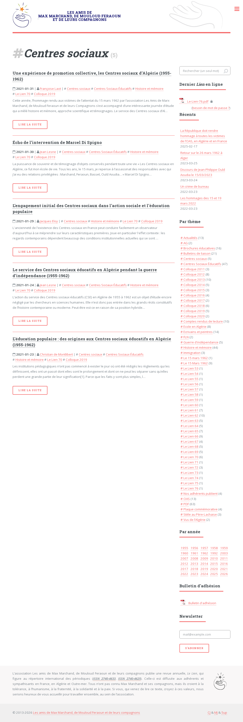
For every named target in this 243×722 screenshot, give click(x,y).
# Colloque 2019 (193, 311)
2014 (204, 563)
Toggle (234, 9)
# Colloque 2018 (193, 306)
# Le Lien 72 (189, 467)
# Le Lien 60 (189, 405)
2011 (224, 558)
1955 (184, 548)
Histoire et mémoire (149, 88)
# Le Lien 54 (189, 373)
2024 (204, 574)
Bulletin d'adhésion (202, 603)
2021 (224, 569)
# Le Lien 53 (189, 368)
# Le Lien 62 (189, 415)
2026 (224, 574)
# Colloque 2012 (193, 274)
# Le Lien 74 (189, 478)
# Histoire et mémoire (196, 347)
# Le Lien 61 (189, 410)
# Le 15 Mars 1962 (194, 363)
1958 (214, 548)
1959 (224, 548)
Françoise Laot (50, 88)
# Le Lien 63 (189, 420)
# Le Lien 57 (189, 389)
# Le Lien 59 (189, 400)
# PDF (185, 504)
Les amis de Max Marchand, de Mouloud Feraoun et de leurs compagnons (86, 712)
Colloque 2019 (44, 94)
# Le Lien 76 (189, 488)
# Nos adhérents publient (199, 493)
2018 (194, 569)
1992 (214, 553)
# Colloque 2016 (193, 295)
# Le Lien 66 (189, 436)
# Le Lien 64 (189, 426)
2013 (194, 563)
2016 (224, 563)
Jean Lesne (48, 152)
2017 (184, 569)
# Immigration (191, 353)
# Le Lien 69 (189, 452)
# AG (184, 243)
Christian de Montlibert (56, 354)
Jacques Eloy (49, 221)
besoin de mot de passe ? (210, 108)
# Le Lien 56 (189, 384)
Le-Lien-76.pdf (197, 101)
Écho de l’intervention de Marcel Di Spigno (57, 142)
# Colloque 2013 (193, 279)
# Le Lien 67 (189, 441)
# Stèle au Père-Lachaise (199, 514)
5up (224, 712)
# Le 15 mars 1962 (194, 358)
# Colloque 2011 (193, 269)
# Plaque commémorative (199, 509)
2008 (194, 558)
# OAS (185, 499)
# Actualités (189, 238)
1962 (204, 553)
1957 (204, 548)
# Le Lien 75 (189, 483)
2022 (184, 574)
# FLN (185, 337)
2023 (194, 574)
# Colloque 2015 (193, 290)
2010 (214, 558)
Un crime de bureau (194, 186)
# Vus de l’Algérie (193, 520)
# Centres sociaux (194, 258)
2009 (204, 558)
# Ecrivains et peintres (197, 332)
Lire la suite (30, 124)
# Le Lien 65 (189, 431)
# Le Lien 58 (189, 394)
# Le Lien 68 (189, 446)
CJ (209, 712)
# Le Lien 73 (189, 472)
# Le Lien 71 (189, 462)
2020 (214, 569)
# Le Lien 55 (189, 379)
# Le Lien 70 (189, 457)
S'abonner (194, 648)
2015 (214, 563)
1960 (184, 553)
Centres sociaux (78, 88)
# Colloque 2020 (193, 316)
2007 (184, 558)
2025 (214, 574)
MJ (216, 712)
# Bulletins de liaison (195, 253)
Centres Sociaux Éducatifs (113, 88)
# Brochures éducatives (198, 248)
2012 (184, 563)
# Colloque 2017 (193, 300)
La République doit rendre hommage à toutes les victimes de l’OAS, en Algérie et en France (203, 135)
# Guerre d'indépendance (199, 342)
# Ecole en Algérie (193, 326)
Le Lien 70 (22, 94)
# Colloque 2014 (193, 285)
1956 (194, 548)
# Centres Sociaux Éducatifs (201, 264)
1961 (194, 553)
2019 (204, 569)
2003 (224, 553)
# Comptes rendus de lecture (202, 321)
